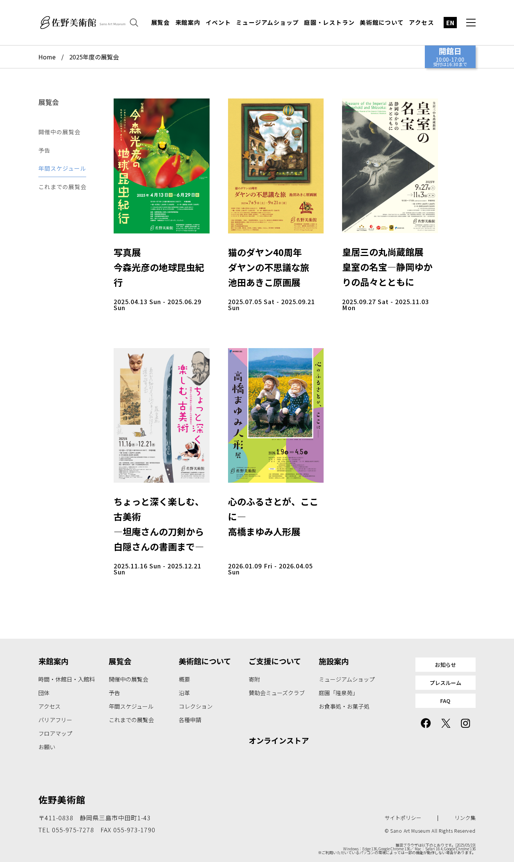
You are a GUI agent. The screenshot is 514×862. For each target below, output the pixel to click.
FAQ (445, 700)
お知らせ (445, 664)
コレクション (196, 706)
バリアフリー (55, 720)
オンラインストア (279, 740)
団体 (44, 692)
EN (450, 22)
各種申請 (190, 720)
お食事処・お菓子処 (344, 706)
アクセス (421, 23)
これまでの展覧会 (62, 187)
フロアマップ (55, 733)
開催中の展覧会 (59, 132)
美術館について (382, 23)
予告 (44, 150)
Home (47, 57)
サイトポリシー (403, 818)
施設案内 (334, 661)
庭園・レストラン (329, 23)
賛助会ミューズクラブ (277, 692)
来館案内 (188, 23)
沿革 (184, 692)
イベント (218, 23)
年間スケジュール (62, 168)
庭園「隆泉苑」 (338, 692)
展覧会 (160, 23)
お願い (46, 747)
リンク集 (465, 818)
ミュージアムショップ (267, 23)
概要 (184, 679)
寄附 (254, 679)
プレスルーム (445, 682)
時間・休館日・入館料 (66, 679)
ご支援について (275, 661)
